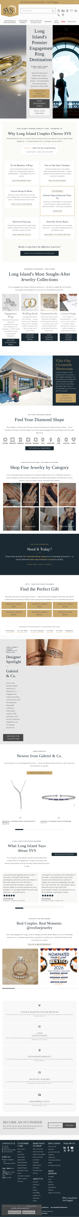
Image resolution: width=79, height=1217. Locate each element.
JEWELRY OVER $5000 (65, 613)
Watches (50, 1190)
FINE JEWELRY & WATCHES (36, 22)
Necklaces (51, 1184)
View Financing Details (21, 234)
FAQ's (34, 1187)
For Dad (59, 631)
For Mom (50, 631)
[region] (39, 805)
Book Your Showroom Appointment (39, 253)
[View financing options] (39, 1072)
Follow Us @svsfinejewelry (39, 944)
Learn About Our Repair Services (57, 234)
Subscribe (69, 1125)
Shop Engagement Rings (21, 180)
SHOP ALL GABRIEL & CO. (39, 773)
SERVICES (72, 22)
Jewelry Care (51, 1157)
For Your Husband (37, 631)
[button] (67, 11)
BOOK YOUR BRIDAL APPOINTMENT (39, 93)
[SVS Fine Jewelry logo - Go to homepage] (10, 10)
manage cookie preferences (20, 1208)
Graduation (69, 631)
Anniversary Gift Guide (54, 1165)
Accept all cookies (29, 1212)
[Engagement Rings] (10, 302)
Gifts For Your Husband (39, 1154)
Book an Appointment (57, 180)
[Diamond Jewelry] (49, 302)
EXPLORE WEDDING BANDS (30, 337)
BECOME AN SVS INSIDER (22, 1122)
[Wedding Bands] (29, 302)
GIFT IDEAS (56, 22)
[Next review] (74, 890)
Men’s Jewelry (52, 1187)
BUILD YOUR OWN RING (39, 112)
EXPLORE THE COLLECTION (13, 737)
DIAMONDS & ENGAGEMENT (10, 22)
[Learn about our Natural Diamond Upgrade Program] (39, 1005)
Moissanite (51, 1154)
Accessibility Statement (59, 1207)
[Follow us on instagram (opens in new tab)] (72, 1150)
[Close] (76, 2)
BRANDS (48, 22)
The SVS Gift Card (37, 1170)
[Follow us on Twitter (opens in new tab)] (65, 1150)
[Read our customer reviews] (39, 1027)
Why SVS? (35, 1182)
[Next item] (74, 805)
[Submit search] (53, 10)
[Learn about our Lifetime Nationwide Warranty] (39, 1050)
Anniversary (10, 631)
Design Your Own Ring (54, 1192)
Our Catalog (36, 1168)
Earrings (50, 1182)
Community (36, 1184)
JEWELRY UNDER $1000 (65, 605)
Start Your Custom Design (21, 204)
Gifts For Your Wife (38, 1149)
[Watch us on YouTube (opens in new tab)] (72, 1147)
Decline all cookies (15, 1212)
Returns (19, 1151)
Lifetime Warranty (22, 1162)
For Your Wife (22, 631)
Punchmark (43, 1213)
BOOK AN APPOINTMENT (64, 854)
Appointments (21, 1160)
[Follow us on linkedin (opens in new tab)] (65, 1147)
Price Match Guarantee (23, 1176)
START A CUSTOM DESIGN (68, 337)
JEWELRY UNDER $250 (14, 605)
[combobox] (36, 10)
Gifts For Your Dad (37, 1157)
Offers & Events (37, 1165)
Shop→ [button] (56, 2)
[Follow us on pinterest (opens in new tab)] (69, 1150)
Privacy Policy (31, 1206)
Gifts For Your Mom (38, 1151)
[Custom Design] (68, 302)
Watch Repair (21, 1157)
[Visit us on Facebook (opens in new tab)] (68, 1147)
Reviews (35, 1190)
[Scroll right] (75, 966)
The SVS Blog (36, 1192)
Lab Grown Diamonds (54, 1152)
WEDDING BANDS (23, 22)
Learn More (57, 211)
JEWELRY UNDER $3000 (14, 613)
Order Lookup (21, 1149)
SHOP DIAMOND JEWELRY (49, 337)
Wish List (35, 1173)
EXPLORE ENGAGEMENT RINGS (10, 342)
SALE (63, 22)
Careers (35, 1201)
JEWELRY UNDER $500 (39, 605)
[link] (59, 11)
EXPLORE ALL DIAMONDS (39, 448)
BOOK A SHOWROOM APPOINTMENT (65, 398)
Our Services (20, 1154)
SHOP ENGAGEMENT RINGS (39, 103)
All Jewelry (51, 1176)
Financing (20, 1181)
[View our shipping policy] (39, 1095)
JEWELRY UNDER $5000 (39, 613)
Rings (49, 1179)
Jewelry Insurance (22, 1178)
